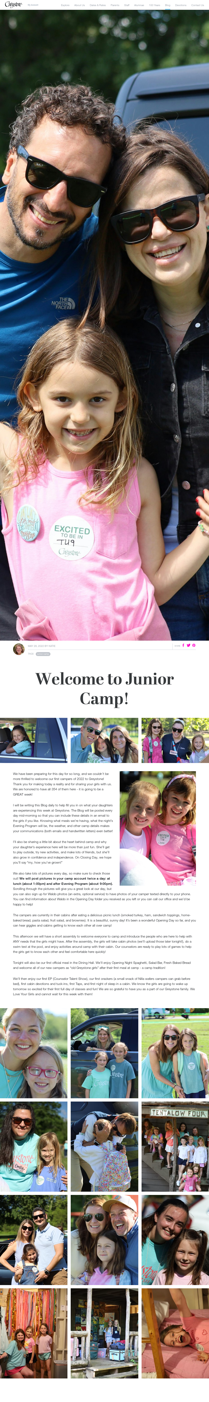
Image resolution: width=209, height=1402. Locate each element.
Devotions (180, 5)
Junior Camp (43, 653)
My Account (33, 5)
